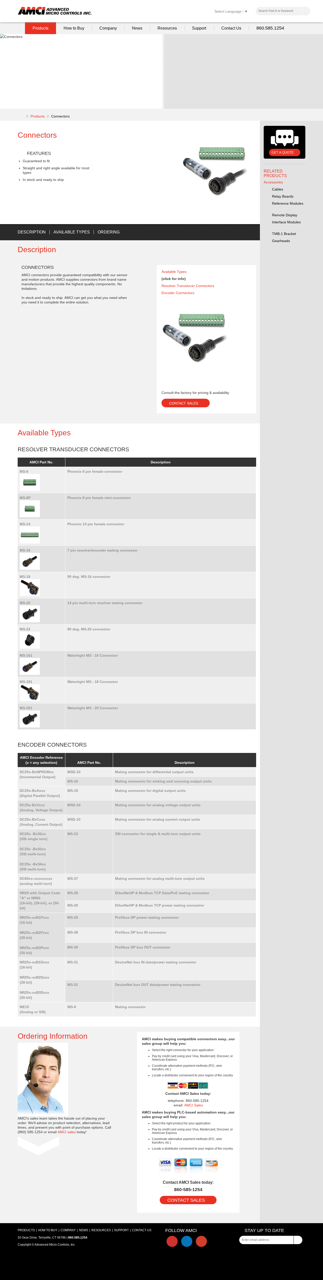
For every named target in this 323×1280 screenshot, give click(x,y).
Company (108, 28)
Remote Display (285, 215)
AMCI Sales (193, 1105)
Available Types (71, 232)
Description (32, 232)
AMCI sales (67, 1132)
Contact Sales (183, 403)
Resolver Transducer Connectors (188, 286)
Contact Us (231, 28)
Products (40, 28)
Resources (167, 28)
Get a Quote (283, 152)
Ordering (109, 232)
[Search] (306, 11)
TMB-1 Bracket (284, 234)
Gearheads (281, 241)
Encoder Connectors (178, 293)
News (137, 28)
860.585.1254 (270, 28)
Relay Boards (283, 196)
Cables (278, 189)
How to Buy (74, 28)
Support (199, 28)
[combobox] (283, 11)
